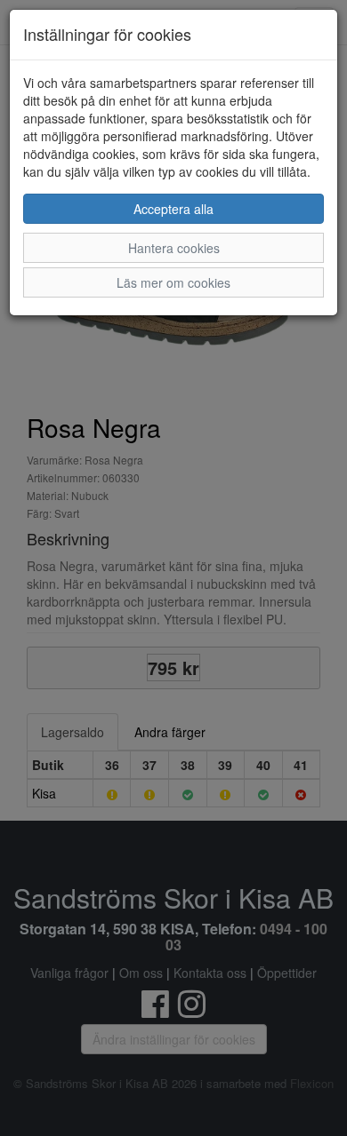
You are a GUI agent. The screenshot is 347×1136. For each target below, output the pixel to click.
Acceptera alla (173, 209)
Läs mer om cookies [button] (173, 282)
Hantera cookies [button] (174, 248)
